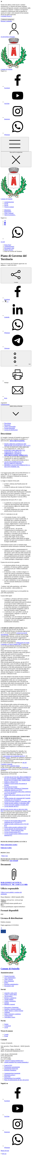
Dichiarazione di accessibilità (12, 1078)
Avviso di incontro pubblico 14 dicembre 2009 (17, 801)
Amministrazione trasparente (12, 1073)
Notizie (6, 1024)
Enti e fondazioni (9, 981)
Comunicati (7, 1026)
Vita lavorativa (8, 996)
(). (17, 441)
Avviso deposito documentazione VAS (15, 829)
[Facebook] (5, 221)
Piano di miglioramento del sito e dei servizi (16, 1080)
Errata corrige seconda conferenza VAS (15, 827)
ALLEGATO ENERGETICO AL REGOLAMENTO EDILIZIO (14, 462)
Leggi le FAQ (8, 1065)
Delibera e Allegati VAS (11, 782)
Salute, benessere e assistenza (12, 1014)
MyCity (4, 1153)
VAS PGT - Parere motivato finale (14, 830)
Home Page (7, 245)
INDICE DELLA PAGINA (16, 406)
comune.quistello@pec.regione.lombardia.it (16, 1062)
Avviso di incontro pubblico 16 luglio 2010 (16, 804)
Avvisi (6, 1027)
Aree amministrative (10, 977)
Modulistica (7, 210)
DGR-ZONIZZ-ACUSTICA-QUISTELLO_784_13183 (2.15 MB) (14, 883)
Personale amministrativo (11, 984)
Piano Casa (4, 856)
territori (8, 757)
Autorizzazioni (8, 1015)
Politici (6, 982)
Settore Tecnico (8, 250)
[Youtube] (5, 223)
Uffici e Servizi (8, 979)
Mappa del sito (5, 1150)
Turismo (6, 1002)
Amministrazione (9, 246)
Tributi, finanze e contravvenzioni (13, 1010)
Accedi (3, 242)
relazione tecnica (15, 766)
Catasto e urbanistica (10, 1001)
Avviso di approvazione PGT (12, 832)
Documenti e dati (9, 248)
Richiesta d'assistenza (10, 1070)
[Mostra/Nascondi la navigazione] (15, 144)
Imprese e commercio (10, 998)
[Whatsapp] (17, 238)
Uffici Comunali (8, 213)
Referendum (7, 211)
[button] (9, 202)
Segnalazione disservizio (11, 1068)
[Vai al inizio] (1, 928)
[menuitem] (6, 301)
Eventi (6, 1036)
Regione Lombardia (6, 21)
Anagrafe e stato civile (10, 993)
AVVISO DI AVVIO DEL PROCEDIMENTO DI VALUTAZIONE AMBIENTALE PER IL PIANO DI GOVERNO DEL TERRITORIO (17, 778)
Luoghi (6, 1034)
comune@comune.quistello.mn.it (14, 1060)
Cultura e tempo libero (10, 994)
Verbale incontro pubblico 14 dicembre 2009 (16, 803)
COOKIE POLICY (6, 16)
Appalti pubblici (8, 999)
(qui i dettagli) (13, 860)
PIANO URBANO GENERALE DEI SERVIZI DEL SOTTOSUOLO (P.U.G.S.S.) (17, 444)
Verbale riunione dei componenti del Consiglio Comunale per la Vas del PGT (17, 799)
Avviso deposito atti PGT (11, 806)
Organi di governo (9, 976)
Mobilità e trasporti (9, 1004)
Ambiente (7, 1012)
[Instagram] (5, 225)
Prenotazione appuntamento (12, 1067)
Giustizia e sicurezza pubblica (12, 1009)
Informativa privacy (9, 1075)
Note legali (7, 1076)
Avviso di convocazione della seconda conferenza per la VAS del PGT (15, 821)
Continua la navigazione (7, 19)
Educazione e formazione (11, 1007)
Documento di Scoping (10, 787)
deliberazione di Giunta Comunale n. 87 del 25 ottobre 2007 (15, 643)
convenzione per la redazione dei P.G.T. (14, 756)
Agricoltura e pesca (9, 1017)
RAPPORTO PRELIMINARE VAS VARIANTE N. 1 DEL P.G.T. (14, 451)
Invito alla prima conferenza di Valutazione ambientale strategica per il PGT (16, 789)
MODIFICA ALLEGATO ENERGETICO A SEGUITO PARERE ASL (17, 465)
